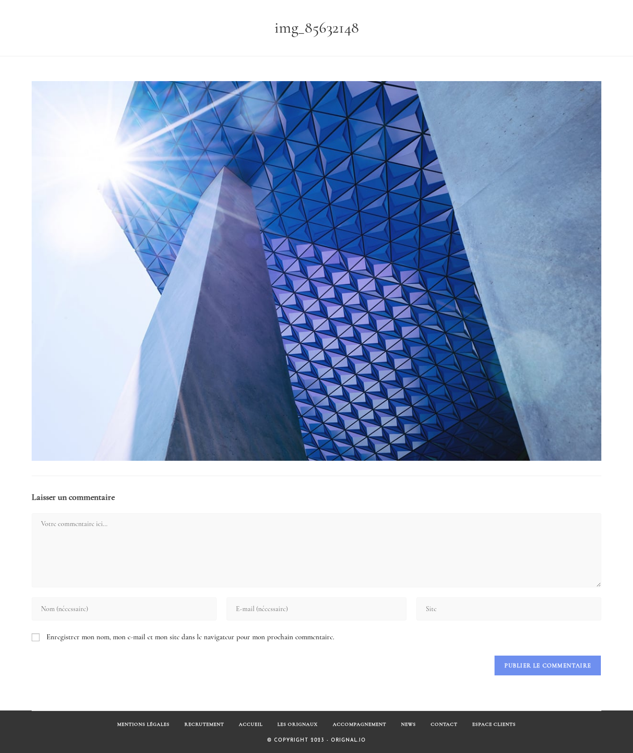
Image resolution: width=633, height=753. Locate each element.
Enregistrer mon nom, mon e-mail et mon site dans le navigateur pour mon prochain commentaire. (190, 636)
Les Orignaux (297, 724)
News (408, 724)
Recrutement (204, 724)
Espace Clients (494, 724)
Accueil (251, 724)
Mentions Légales (143, 724)
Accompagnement (359, 724)
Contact (444, 724)
